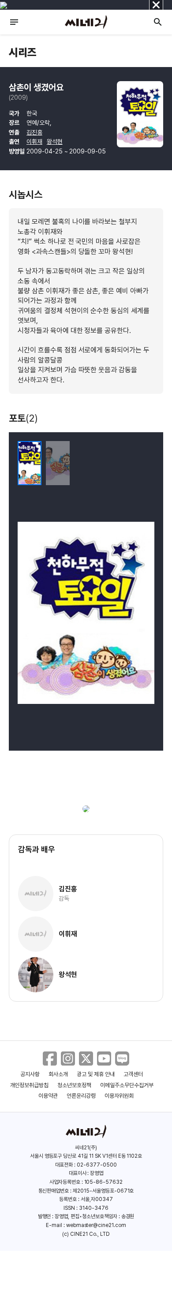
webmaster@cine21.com (96, 1225)
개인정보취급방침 (29, 1085)
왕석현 (55, 141)
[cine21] (86, 22)
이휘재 (34, 141)
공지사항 (30, 1074)
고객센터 (133, 1074)
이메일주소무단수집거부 (126, 1085)
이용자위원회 (119, 1095)
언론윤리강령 (81, 1095)
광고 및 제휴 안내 (96, 1074)
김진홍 (34, 132)
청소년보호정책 (74, 1085)
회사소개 (58, 1074)
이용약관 (48, 1095)
